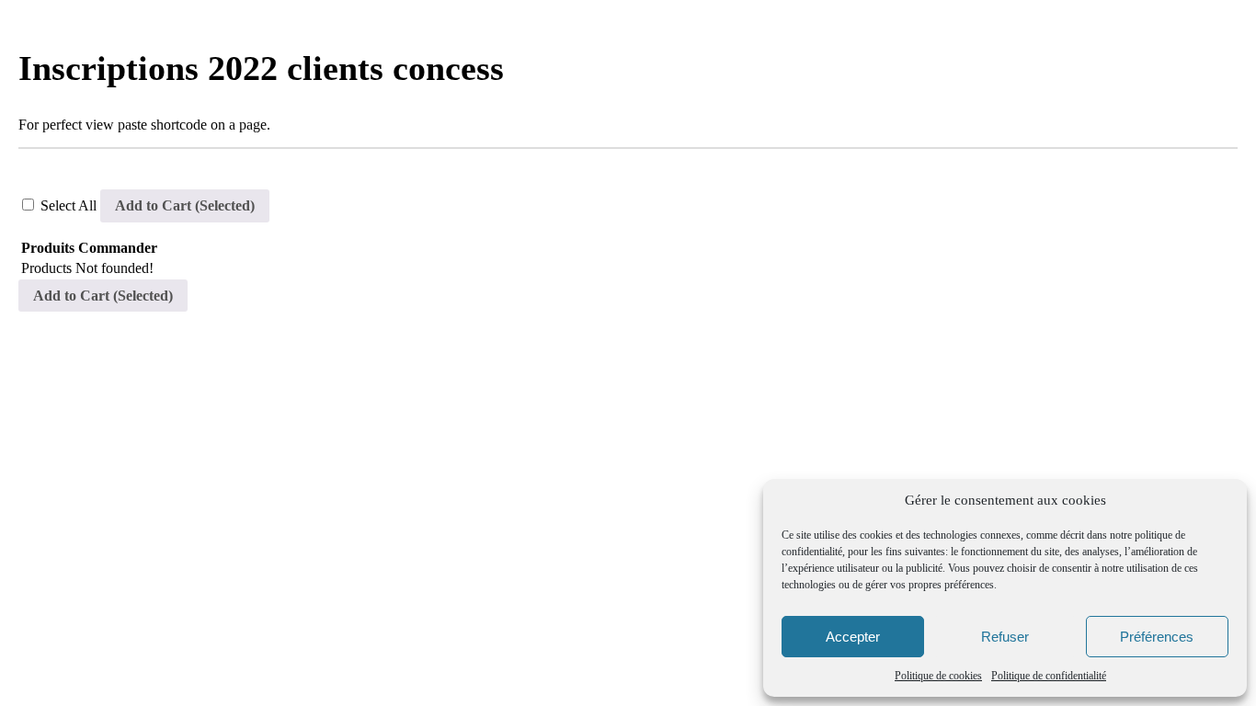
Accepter (853, 636)
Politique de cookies (938, 675)
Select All (70, 205)
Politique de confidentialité (1048, 675)
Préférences (1156, 636)
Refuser (1005, 636)
